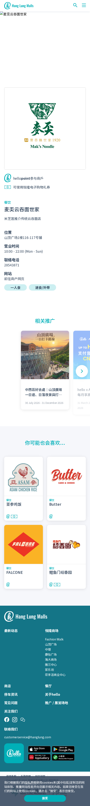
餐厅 (48, 685)
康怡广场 (51, 654)
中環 (48, 649)
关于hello (52, 694)
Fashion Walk (54, 639)
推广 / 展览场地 (56, 702)
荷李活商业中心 (55, 675)
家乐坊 (49, 669)
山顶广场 (51, 644)
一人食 (15, 287)
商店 (7, 685)
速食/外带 (42, 287)
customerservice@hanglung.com (27, 737)
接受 (45, 798)
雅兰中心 (51, 664)
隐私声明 (30, 782)
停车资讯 (11, 694)
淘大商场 (51, 659)
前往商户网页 (14, 278)
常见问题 (11, 702)
